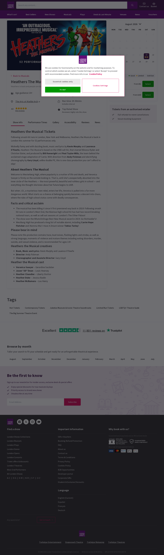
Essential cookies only (63, 81)
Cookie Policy (95, 74)
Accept (63, 89)
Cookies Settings (100, 85)
